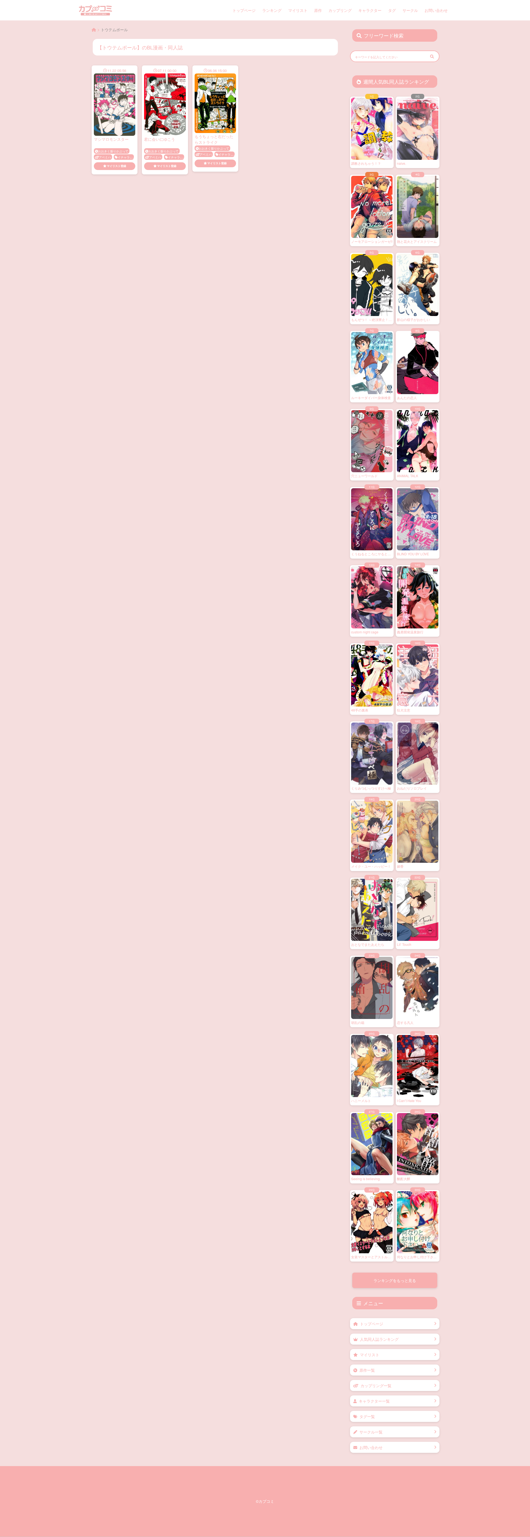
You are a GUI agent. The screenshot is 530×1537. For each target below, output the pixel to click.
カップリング (340, 10)
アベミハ (105, 157)
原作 (318, 10)
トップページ (244, 10)
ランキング (272, 10)
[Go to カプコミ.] (94, 29)
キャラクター (369, 10)
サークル (410, 10)
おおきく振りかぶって (113, 151)
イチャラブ (125, 157)
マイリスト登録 (116, 166)
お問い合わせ (436, 10)
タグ (392, 10)
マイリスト (298, 10)
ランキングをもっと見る (394, 1280)
